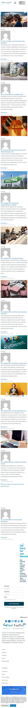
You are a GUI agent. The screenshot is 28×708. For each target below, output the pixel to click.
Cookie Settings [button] (5, 705)
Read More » (4, 59)
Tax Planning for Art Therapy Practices (12, 258)
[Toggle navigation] (15, 3)
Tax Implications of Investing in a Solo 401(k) (14, 363)
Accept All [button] (13, 705)
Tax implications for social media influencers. (14, 411)
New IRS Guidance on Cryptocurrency (12, 94)
